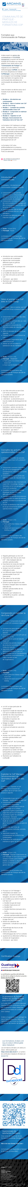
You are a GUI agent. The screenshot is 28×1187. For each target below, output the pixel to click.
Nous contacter (18, 1185)
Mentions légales (10, 1185)
